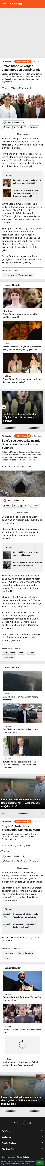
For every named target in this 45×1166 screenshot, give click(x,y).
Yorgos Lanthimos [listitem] (25, 275)
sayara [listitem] (6, 958)
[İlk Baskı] (16, 3)
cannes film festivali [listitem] (25, 953)
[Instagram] (30, 1122)
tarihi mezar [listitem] (8, 658)
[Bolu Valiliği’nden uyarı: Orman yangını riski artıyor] (22, 555)
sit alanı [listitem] (30, 653)
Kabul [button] (40, 1163)
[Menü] (4, 3)
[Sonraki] (41, 407)
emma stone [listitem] (8, 275)
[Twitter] (22, 1122)
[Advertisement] (22, 31)
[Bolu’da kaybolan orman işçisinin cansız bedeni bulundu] (22, 565)
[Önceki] (4, 407)
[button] (29, 61)
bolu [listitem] (21, 653)
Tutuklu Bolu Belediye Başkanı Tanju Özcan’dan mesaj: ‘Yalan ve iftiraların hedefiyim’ (19, 765)
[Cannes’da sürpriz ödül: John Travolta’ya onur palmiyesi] (22, 917)
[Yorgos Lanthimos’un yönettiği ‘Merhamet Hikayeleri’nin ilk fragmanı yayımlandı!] (22, 193)
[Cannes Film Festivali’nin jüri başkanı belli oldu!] (22, 927)
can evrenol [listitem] (8, 953)
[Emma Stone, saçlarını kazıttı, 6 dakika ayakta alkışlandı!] (22, 183)
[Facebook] (15, 1122)
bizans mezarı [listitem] (9, 653)
